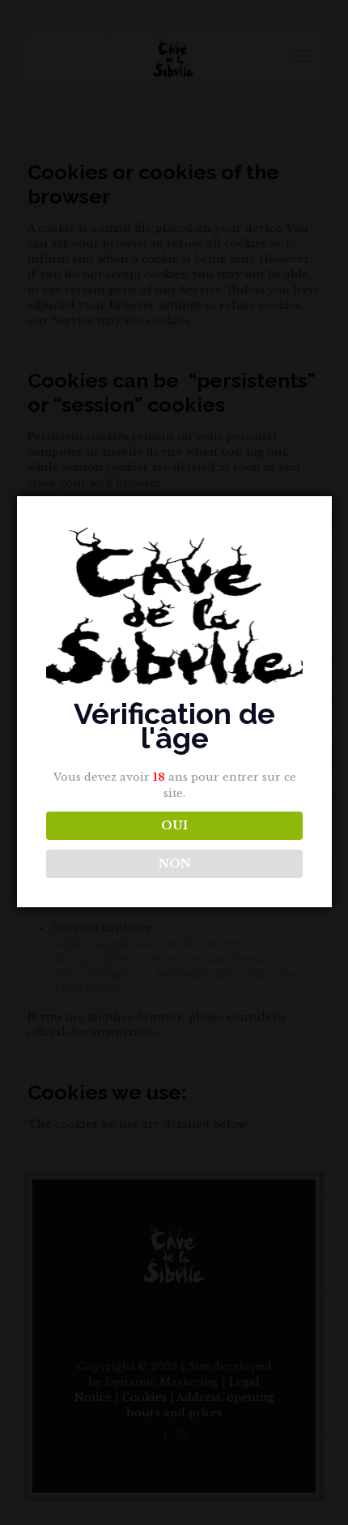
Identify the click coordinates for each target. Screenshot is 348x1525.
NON (175, 863)
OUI (174, 825)
